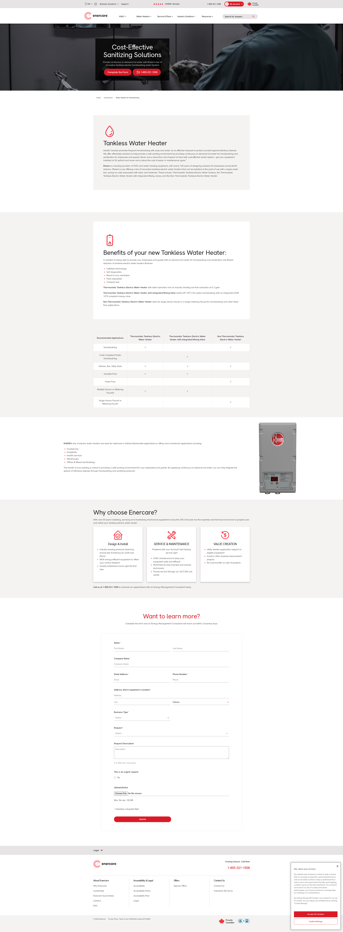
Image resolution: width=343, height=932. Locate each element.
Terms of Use (123, 919)
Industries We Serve (223, 890)
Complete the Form (117, 72)
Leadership (98, 890)
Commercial (108, 98)
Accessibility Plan (141, 895)
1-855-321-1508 (214, 4)
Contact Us (219, 885)
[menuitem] (122, 16)
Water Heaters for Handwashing (127, 98)
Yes (118, 777)
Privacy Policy (113, 919)
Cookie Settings (316, 921)
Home (98, 98)
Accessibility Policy (142, 890)
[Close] (337, 866)
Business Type (121, 712)
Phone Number (180, 674)
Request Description (124, 743)
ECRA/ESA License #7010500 (139, 919)
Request (118, 727)
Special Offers (180, 885)
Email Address (121, 674)
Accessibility (139, 885)
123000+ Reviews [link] (172, 4)
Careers (97, 900)
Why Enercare (100, 885)
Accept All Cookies (315, 914)
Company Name (121, 658)
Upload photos (121, 787)
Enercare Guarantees (103, 895)
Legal (136, 900)
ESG (95, 905)
